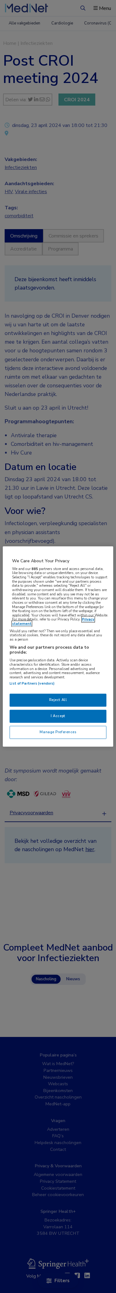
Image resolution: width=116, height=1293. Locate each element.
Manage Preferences (58, 732)
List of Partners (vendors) (32, 683)
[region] (58, 646)
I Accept (58, 716)
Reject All (58, 700)
